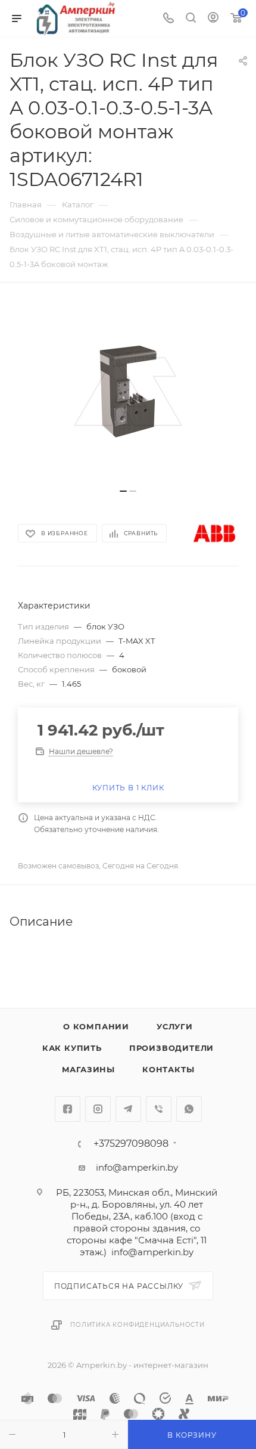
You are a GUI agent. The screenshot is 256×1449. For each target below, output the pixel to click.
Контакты (168, 1069)
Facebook (67, 1109)
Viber (158, 1109)
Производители (171, 1048)
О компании (96, 1026)
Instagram (98, 1109)
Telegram (128, 1109)
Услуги (175, 1026)
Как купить (72, 1048)
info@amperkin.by (137, 1167)
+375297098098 (130, 1144)
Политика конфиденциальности (137, 1325)
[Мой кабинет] (213, 18)
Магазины (88, 1069)
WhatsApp (189, 1109)
